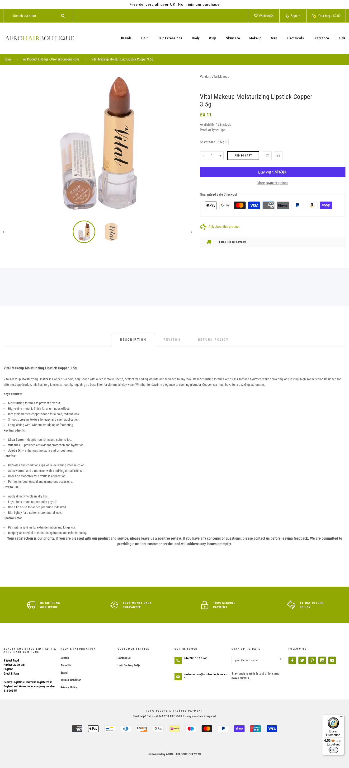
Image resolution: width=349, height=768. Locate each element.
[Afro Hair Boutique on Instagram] (322, 660)
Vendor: (205, 76)
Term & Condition (71, 680)
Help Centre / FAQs (129, 665)
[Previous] (10, 143)
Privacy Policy (69, 687)
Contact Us (124, 658)
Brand (64, 672)
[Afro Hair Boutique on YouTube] (332, 660)
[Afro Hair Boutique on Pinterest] (312, 660)
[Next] (185, 143)
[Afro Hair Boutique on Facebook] (292, 660)
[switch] (333, 750)
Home (8, 59)
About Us (66, 665)
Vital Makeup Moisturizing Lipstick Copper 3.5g (122, 59)
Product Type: (209, 130)
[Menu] (341, 717)
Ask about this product (224, 227)
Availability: (208, 124)
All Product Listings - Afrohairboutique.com (51, 59)
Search (65, 658)
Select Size (207, 142)
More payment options (272, 183)
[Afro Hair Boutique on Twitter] (302, 660)
